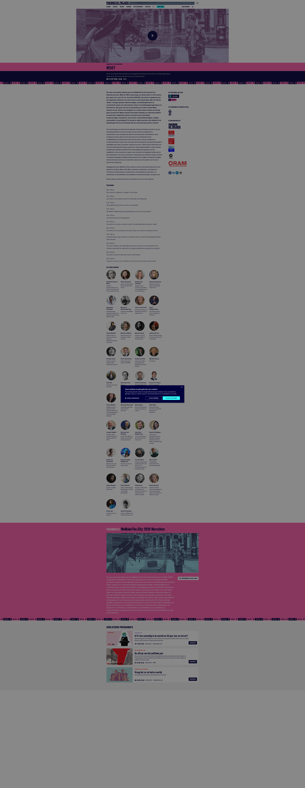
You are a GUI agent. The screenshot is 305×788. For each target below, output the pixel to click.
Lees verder (173, 394)
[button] (132, 398)
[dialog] (152, 394)
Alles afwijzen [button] (153, 398)
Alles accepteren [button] (171, 398)
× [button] (181, 387)
